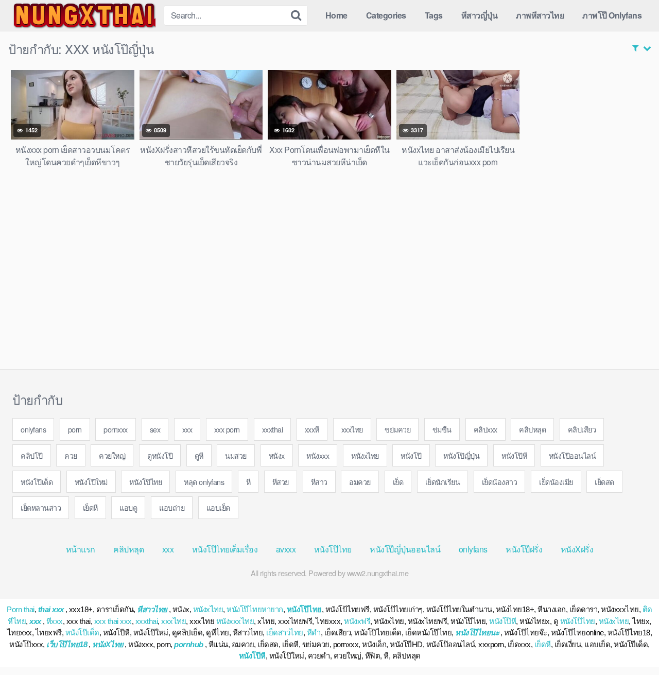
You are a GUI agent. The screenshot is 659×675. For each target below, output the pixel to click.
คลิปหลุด (532, 429)
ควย (70, 455)
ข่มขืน (442, 429)
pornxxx (115, 429)
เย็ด (398, 481)
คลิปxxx (485, 429)
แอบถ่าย (171, 507)
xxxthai (272, 429)
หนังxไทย (365, 455)
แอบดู (128, 507)
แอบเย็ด (218, 507)
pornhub (188, 644)
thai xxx (51, 609)
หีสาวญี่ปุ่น (479, 15)
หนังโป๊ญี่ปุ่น (461, 455)
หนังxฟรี (357, 621)
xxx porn (227, 429)
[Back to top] (630, 642)
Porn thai (20, 609)
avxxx (286, 549)
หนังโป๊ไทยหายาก (255, 609)
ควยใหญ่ (112, 455)
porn (75, 429)
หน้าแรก (80, 549)
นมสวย (236, 455)
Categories (386, 15)
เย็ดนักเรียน (442, 481)
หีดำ (314, 632)
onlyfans (33, 429)
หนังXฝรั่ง (577, 549)
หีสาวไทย (152, 609)
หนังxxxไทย (235, 621)
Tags (434, 15)
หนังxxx (317, 455)
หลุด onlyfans (204, 481)
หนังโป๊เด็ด (37, 481)
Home (336, 15)
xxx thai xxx (113, 621)
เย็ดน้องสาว (499, 481)
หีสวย (280, 481)
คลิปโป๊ (32, 455)
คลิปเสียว (582, 429)
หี (248, 481)
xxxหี (312, 429)
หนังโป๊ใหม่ (91, 481)
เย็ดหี (90, 507)
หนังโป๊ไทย (145, 481)
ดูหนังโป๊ (159, 455)
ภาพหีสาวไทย (540, 15)
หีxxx (54, 621)
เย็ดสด (604, 481)
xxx (187, 429)
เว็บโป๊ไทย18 (66, 644)
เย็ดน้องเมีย (556, 481)
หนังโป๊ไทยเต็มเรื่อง (225, 549)
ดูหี (199, 455)
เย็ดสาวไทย (284, 632)
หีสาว (319, 481)
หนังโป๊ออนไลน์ (572, 455)
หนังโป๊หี (514, 455)
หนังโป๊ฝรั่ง (524, 549)
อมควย (360, 481)
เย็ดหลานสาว (41, 507)
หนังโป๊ (411, 455)
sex (155, 429)
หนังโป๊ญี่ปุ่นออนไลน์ (405, 549)
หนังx (277, 455)
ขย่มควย (397, 429)
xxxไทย (352, 429)
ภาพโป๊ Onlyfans (611, 15)
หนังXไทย (108, 644)
